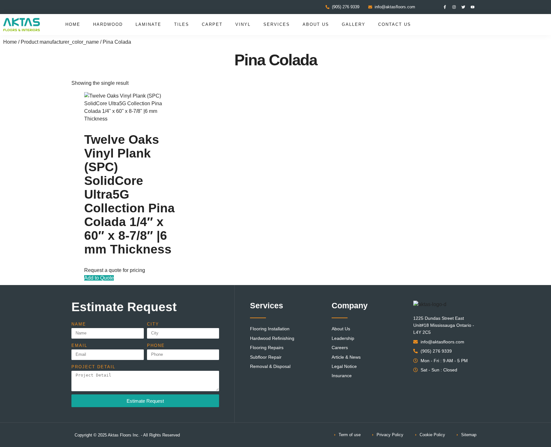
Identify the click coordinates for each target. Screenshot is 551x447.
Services (276, 24)
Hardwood (108, 24)
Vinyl (243, 24)
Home (72, 24)
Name (78, 324)
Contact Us (394, 24)
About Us (316, 24)
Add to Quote (99, 278)
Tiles (181, 24)
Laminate (148, 24)
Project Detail (93, 366)
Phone (156, 345)
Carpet (212, 24)
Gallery (353, 24)
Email (79, 345)
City (153, 324)
